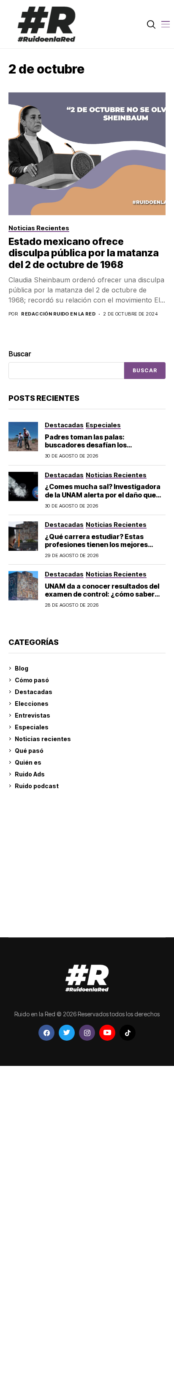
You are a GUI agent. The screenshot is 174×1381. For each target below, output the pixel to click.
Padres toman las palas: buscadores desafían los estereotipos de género (86, 445)
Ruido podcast (37, 785)
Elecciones (32, 703)
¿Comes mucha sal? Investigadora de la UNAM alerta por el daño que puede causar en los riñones (102, 494)
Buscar (19, 354)
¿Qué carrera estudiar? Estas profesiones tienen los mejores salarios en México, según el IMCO (101, 544)
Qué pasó (29, 750)
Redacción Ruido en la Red (58, 314)
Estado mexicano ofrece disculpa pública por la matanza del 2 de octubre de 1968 (83, 253)
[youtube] (107, 1033)
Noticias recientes (43, 738)
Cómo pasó (32, 680)
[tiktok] (128, 1033)
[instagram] (87, 1033)
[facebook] (46, 1033)
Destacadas (33, 691)
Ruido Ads (30, 774)
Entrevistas (32, 715)
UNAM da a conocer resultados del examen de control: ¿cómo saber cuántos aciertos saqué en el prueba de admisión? (102, 598)
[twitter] (67, 1033)
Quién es (28, 762)
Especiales (32, 727)
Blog (21, 668)
